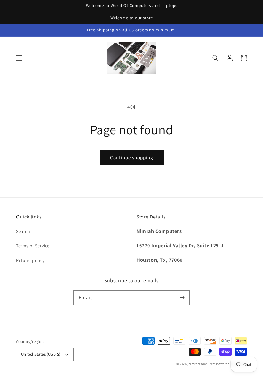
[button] (19, 58)
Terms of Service (33, 246)
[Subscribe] (182, 298)
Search (23, 231)
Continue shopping (131, 157)
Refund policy (30, 260)
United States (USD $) (40, 354)
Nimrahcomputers (202, 364)
